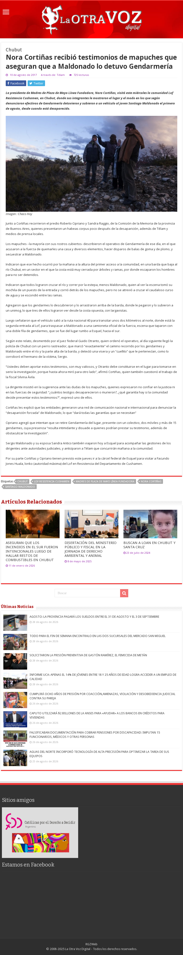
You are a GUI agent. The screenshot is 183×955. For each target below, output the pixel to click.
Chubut (22, 481)
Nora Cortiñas (151, 481)
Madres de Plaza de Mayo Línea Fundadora (105, 481)
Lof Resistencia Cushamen (51, 481)
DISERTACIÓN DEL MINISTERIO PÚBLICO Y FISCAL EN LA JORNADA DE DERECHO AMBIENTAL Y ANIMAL (91, 549)
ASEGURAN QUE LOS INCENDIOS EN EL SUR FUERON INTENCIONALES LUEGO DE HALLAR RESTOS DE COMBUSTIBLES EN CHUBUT (32, 551)
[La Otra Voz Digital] (91, 18)
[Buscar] (124, 593)
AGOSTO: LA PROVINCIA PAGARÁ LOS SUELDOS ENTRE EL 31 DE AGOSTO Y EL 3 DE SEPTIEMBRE (94, 616)
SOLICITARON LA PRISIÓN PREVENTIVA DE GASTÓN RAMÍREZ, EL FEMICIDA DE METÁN (88, 655)
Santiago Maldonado (20, 486)
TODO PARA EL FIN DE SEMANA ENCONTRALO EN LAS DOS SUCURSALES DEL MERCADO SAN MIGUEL (98, 636)
